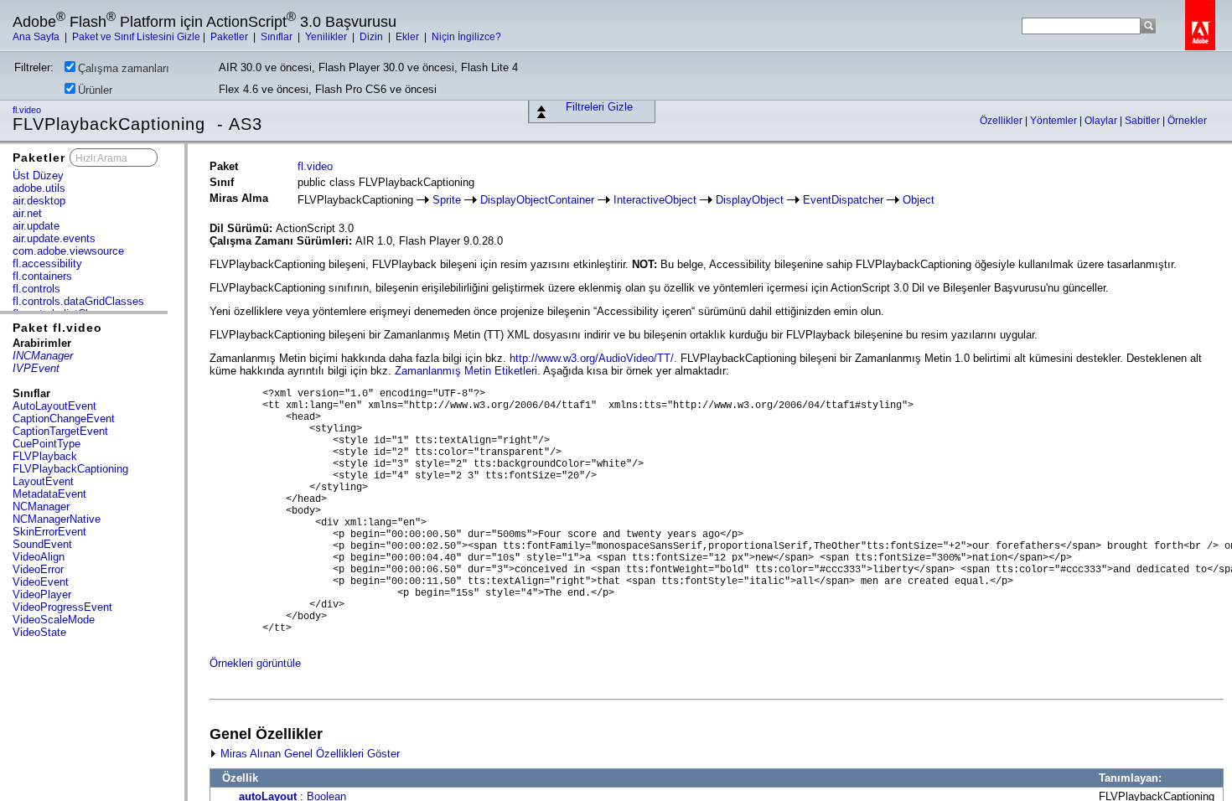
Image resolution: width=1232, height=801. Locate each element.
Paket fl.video (57, 327)
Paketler (230, 37)
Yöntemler (1054, 121)
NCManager (41, 506)
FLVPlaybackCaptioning (70, 469)
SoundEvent (42, 544)
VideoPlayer (42, 594)
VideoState (39, 632)
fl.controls (36, 288)
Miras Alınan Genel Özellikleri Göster (308, 753)
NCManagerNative (57, 519)
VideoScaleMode (54, 619)
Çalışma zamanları (123, 68)
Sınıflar (278, 37)
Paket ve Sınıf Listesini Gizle (136, 37)
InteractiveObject (654, 200)
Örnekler (1187, 121)
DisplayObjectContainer (537, 200)
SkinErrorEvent (49, 531)
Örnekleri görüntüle (255, 663)
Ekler (409, 37)
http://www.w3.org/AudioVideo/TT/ (592, 358)
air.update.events (54, 238)
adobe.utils (39, 188)
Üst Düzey (38, 175)
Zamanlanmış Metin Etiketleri (466, 370)
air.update (36, 226)
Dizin (373, 37)
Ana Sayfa (37, 37)
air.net (27, 213)
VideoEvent (41, 582)
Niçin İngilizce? (466, 37)
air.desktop (39, 200)
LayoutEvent (43, 481)
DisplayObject (750, 200)
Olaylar (1102, 121)
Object (918, 200)
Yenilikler (327, 37)
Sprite (446, 200)
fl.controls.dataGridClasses (78, 301)
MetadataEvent (49, 494)
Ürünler (95, 90)
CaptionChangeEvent (64, 418)
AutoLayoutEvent (54, 406)
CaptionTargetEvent (60, 431)
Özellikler (1002, 121)
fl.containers (42, 276)
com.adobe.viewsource (68, 251)
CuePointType (46, 443)
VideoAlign (39, 556)
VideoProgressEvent (62, 607)
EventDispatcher (843, 200)
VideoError (38, 569)
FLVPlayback (45, 456)
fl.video (28, 110)
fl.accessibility (47, 263)
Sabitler (1143, 121)
